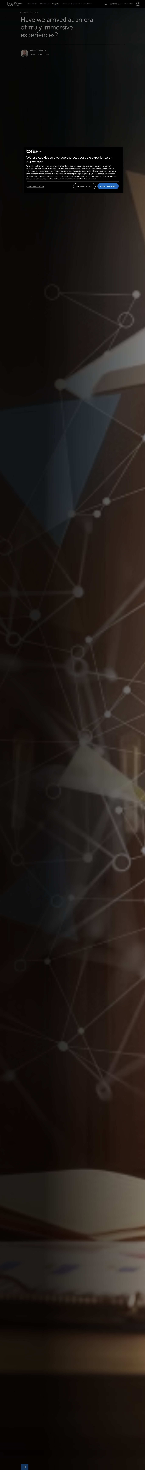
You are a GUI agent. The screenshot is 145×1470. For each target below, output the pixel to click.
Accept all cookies (108, 186)
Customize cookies (35, 186)
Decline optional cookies (84, 186)
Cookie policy (90, 179)
